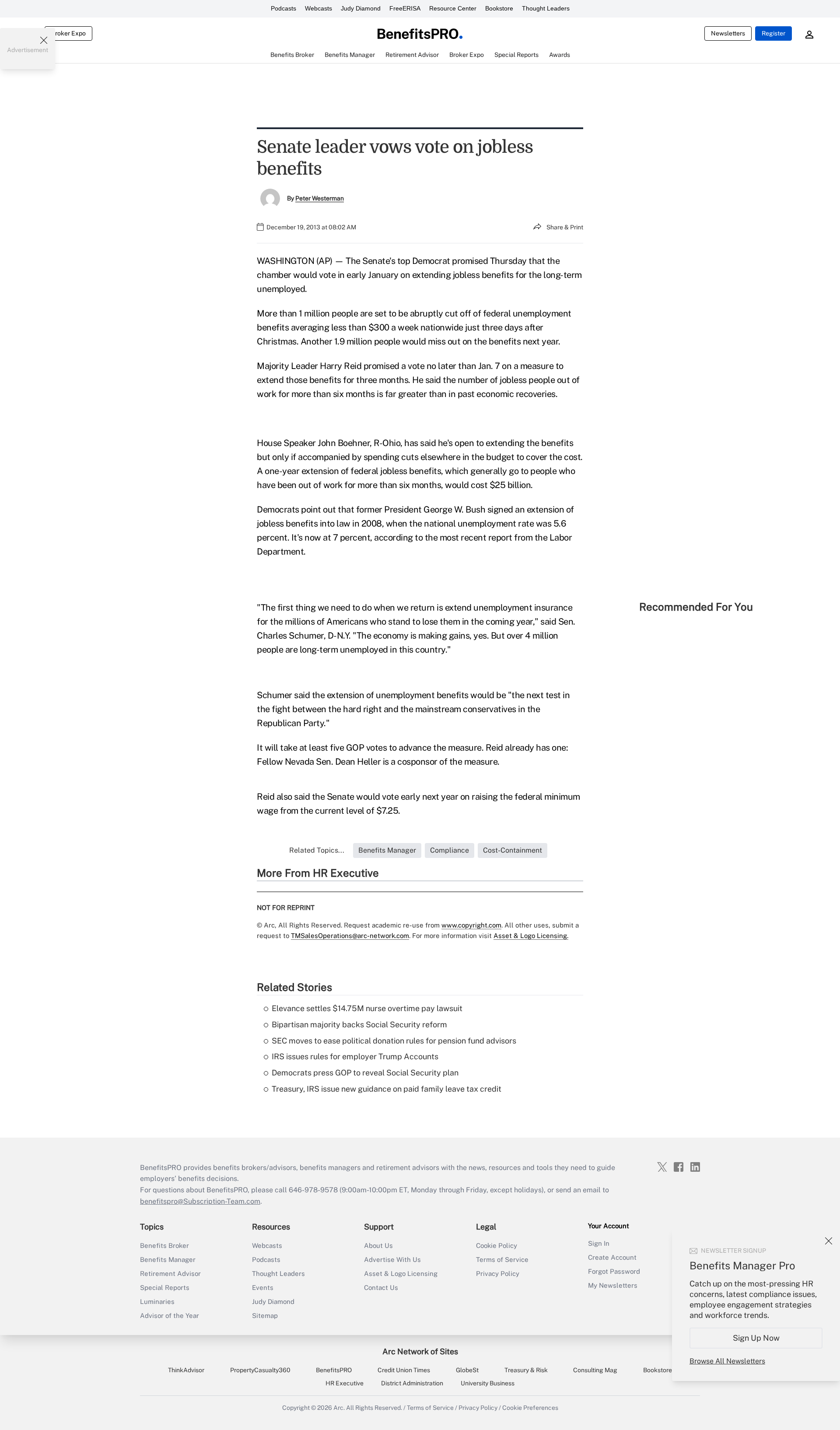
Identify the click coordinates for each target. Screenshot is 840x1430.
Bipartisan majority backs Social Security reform (359, 1024)
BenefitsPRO (334, 1370)
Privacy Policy (497, 1273)
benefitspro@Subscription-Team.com (200, 1201)
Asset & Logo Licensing (401, 1273)
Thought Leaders (546, 8)
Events (262, 1287)
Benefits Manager (168, 1259)
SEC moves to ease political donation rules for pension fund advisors (394, 1040)
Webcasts (318, 8)
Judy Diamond (361, 8)
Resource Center (452, 8)
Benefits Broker (164, 1245)
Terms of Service (502, 1259)
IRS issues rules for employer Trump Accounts (355, 1056)
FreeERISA (404, 8)
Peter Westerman (319, 198)
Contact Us (381, 1287)
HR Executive (345, 1383)
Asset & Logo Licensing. (531, 935)
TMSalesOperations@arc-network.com (350, 935)
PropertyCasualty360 (260, 1370)
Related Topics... (316, 850)
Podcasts (283, 8)
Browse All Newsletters (727, 1361)
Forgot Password (614, 1271)
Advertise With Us (392, 1259)
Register (773, 33)
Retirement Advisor (170, 1273)
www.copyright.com (471, 925)
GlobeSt (467, 1370)
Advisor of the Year (169, 1315)
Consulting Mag (595, 1370)
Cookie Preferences (530, 1407)
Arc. (339, 1407)
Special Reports (164, 1287)
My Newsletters (612, 1285)
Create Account (612, 1257)
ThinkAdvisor (186, 1370)
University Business (487, 1383)
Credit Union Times (404, 1370)
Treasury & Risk (526, 1370)
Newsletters (728, 33)
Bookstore (499, 8)
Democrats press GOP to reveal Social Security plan (365, 1072)
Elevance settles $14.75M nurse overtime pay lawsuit (367, 1008)
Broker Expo (68, 33)
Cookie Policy (496, 1245)
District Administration (412, 1383)
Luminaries (157, 1301)
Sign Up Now (756, 1337)
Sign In (598, 1243)
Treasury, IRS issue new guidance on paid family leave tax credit (386, 1088)
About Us (378, 1245)
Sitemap (265, 1315)
